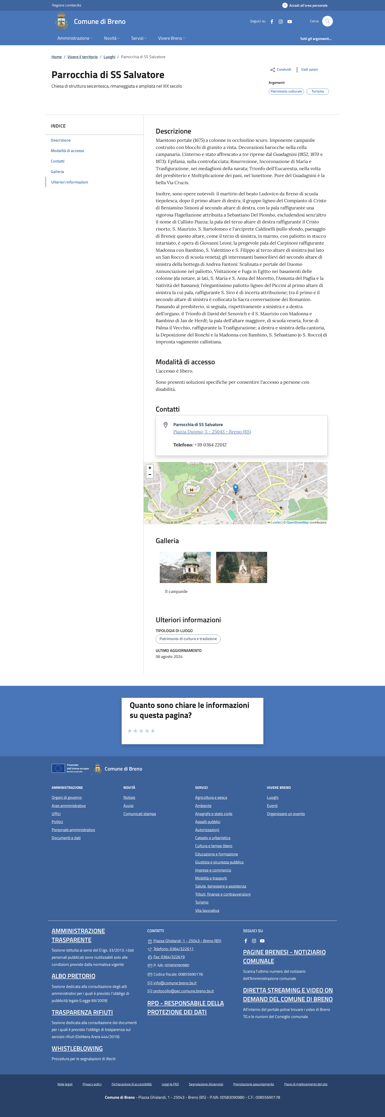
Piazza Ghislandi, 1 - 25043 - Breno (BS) (195, 940)
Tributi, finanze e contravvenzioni (223, 894)
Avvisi (128, 806)
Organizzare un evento (286, 814)
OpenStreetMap (298, 522)
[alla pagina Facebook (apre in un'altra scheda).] (270, 21)
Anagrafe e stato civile (213, 814)
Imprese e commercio (213, 870)
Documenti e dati (66, 838)
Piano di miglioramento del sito (306, 1084)
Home (56, 57)
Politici (57, 822)
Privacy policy (92, 1084)
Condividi (283, 69)
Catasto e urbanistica (212, 838)
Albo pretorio (73, 976)
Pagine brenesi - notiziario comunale (284, 956)
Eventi (272, 806)
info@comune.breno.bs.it (175, 983)
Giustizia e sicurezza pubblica (219, 862)
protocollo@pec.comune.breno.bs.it (183, 991)
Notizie (129, 797)
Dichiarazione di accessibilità (132, 1084)
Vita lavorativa (207, 910)
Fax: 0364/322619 (169, 957)
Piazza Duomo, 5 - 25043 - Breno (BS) (212, 432)
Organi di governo (67, 797)
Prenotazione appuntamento (253, 1084)
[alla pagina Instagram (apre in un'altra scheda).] (278, 21)
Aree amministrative (69, 806)
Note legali (64, 1084)
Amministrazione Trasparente (78, 935)
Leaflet (275, 522)
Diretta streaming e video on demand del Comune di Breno (288, 994)
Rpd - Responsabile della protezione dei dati (185, 1007)
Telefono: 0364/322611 (173, 949)
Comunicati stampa (139, 814)
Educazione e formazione (216, 854)
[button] (235, 488)
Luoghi (109, 57)
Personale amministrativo (73, 830)
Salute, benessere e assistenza (220, 886)
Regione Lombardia (66, 5)
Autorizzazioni (207, 830)
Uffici (56, 814)
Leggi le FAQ (170, 1084)
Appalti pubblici (207, 822)
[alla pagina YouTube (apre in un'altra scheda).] (287, 21)
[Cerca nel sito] (327, 21)
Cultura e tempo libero (213, 846)
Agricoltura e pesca (211, 797)
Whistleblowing (77, 1048)
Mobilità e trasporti (211, 878)
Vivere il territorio (83, 57)
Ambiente (203, 806)
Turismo (202, 902)
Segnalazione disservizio (206, 1084)
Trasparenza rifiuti (82, 1012)
